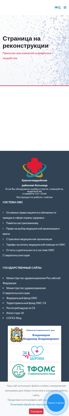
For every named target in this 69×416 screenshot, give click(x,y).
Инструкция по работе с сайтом (34, 197)
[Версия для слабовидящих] (55, 7)
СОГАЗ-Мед (13, 317)
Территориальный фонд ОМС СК (26, 303)
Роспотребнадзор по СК (20, 308)
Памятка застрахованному (22, 223)
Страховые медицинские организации (29, 239)
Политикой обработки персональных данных (36, 404)
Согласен (36, 411)
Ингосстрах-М (15, 312)
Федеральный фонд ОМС (21, 298)
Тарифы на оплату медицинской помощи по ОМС (35, 244)
